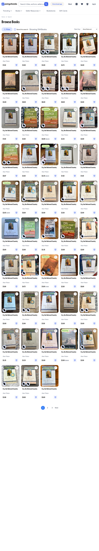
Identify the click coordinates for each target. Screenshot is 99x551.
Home (3, 17)
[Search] (46, 4)
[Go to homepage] (9, 4)
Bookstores (51, 11)
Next (56, 408)
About (70, 4)
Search (10, 17)
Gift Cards (63, 11)
